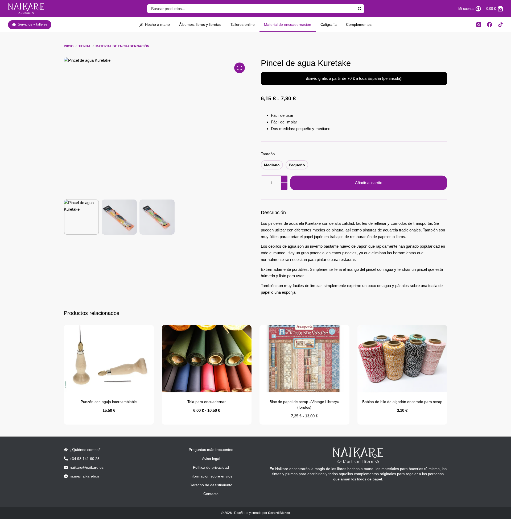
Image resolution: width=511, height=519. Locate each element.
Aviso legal (211, 458)
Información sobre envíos (210, 476)
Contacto (211, 494)
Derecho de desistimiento (210, 485)
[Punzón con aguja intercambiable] (109, 358)
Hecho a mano (157, 24)
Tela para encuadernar (206, 402)
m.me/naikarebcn (84, 476)
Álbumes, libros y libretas (200, 24)
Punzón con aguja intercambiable (109, 402)
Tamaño (268, 154)
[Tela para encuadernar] (207, 358)
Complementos (359, 24)
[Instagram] (478, 24)
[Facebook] (489, 24)
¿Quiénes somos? (85, 449)
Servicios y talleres (32, 24)
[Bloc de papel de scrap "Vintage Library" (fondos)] (304, 358)
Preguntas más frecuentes (211, 449)
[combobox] (251, 8)
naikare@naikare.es (87, 467)
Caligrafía (328, 24)
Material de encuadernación (287, 24)
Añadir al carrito (368, 182)
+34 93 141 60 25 (85, 458)
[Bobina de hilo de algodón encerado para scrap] (402, 358)
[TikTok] (500, 24)
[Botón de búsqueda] (359, 8)
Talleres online (242, 24)
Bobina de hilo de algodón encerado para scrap (402, 402)
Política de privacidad (211, 467)
